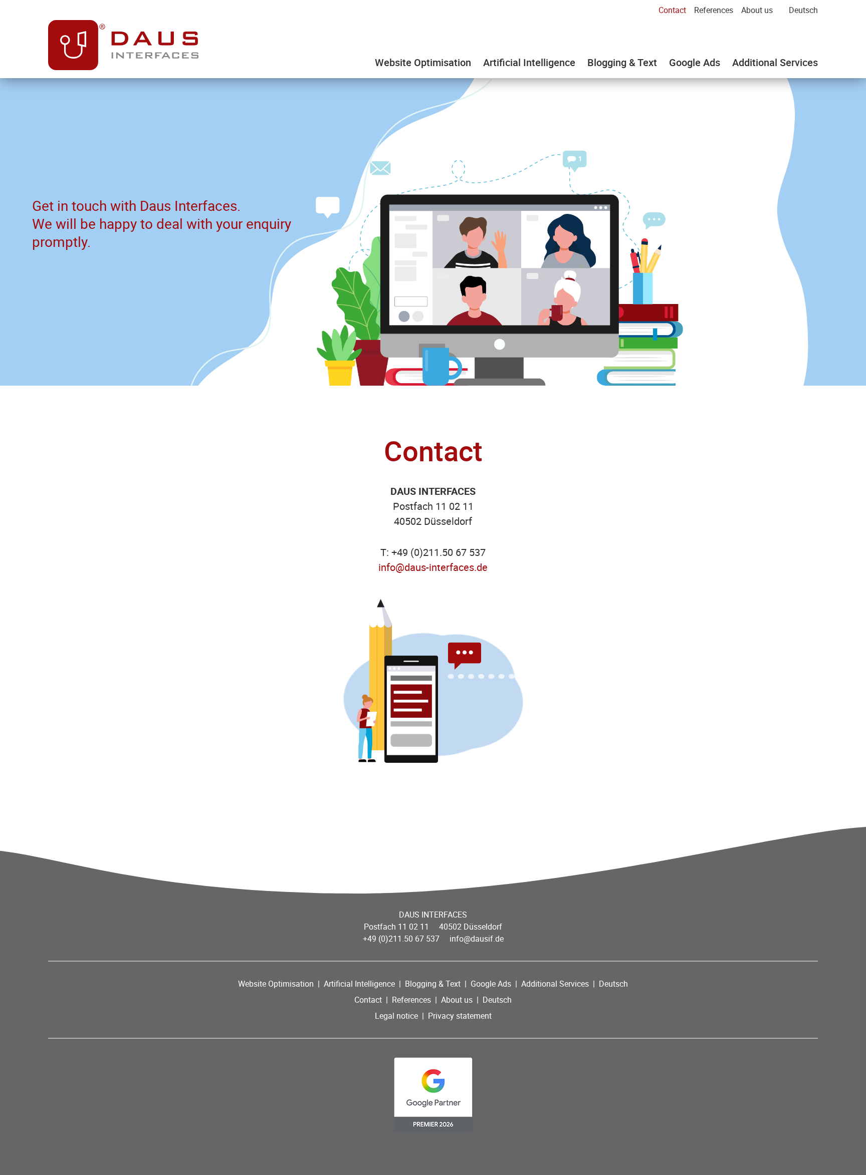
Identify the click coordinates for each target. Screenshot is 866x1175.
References (713, 10)
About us (757, 10)
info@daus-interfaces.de (433, 567)
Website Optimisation (423, 62)
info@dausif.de (477, 938)
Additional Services (775, 62)
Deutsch (803, 10)
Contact (672, 10)
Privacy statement (460, 1015)
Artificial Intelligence (529, 62)
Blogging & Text (622, 62)
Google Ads (694, 62)
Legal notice (396, 1015)
